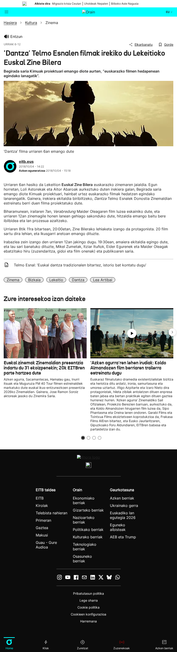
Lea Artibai (102, 279)
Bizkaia (34, 279)
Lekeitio (56, 279)
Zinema (13, 279)
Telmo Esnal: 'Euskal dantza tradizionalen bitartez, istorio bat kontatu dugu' (80, 265)
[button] (172, 332)
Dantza (78, 279)
